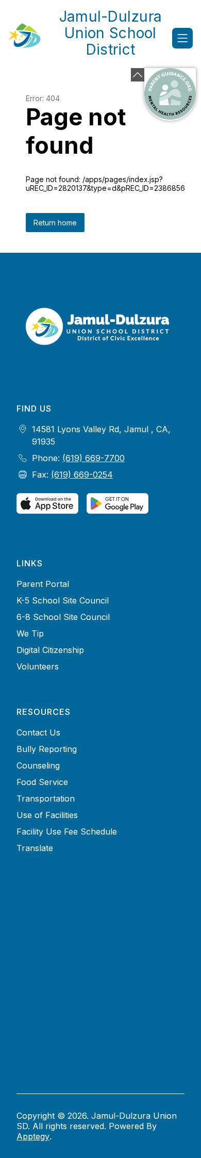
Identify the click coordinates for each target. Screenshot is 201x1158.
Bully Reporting (46, 749)
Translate (34, 848)
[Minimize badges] (137, 74)
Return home (55, 222)
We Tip (30, 633)
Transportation (45, 798)
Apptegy (32, 1136)
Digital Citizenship (50, 650)
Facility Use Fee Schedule (66, 831)
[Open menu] (182, 38)
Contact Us (38, 732)
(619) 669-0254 (82, 474)
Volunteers (37, 666)
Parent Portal (42, 584)
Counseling (38, 765)
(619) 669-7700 (93, 458)
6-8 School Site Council (63, 617)
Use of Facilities (47, 815)
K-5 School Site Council (62, 600)
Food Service (42, 782)
